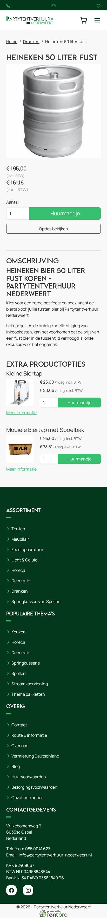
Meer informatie (21, 413)
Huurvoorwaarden (28, 777)
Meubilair (20, 539)
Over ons (19, 745)
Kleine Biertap (24, 373)
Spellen (18, 673)
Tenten (18, 529)
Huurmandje (65, 213)
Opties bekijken (53, 229)
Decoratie (20, 581)
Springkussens (25, 663)
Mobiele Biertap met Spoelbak (45, 429)
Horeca (18, 570)
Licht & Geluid (24, 560)
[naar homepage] (29, 20)
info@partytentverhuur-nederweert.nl (55, 855)
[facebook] (11, 890)
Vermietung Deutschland (35, 756)
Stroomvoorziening (29, 684)
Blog (15, 766)
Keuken (18, 632)
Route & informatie (29, 735)
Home (11, 41)
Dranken (31, 41)
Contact (19, 725)
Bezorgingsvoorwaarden (34, 787)
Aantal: (13, 202)
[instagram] (28, 890)
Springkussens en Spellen (36, 601)
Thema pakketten (28, 694)
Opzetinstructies (27, 797)
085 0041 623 (37, 849)
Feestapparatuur (27, 549)
